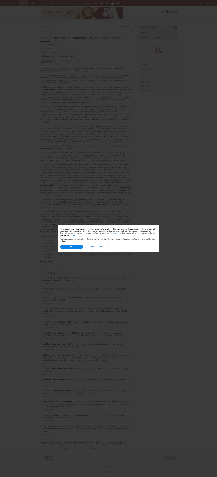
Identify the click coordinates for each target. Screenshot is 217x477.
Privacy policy (117, 233)
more (72, 235)
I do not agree (96, 247)
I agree (71, 247)
